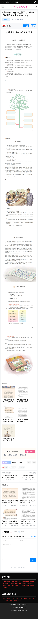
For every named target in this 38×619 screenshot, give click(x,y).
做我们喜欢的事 (24, 604)
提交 (33, 560)
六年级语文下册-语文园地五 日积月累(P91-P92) (9, 477)
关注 (27, 26)
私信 (33, 26)
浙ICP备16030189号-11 (19, 607)
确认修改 (33, 537)
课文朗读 (5, 19)
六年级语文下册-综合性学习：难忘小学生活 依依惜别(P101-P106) (28, 477)
